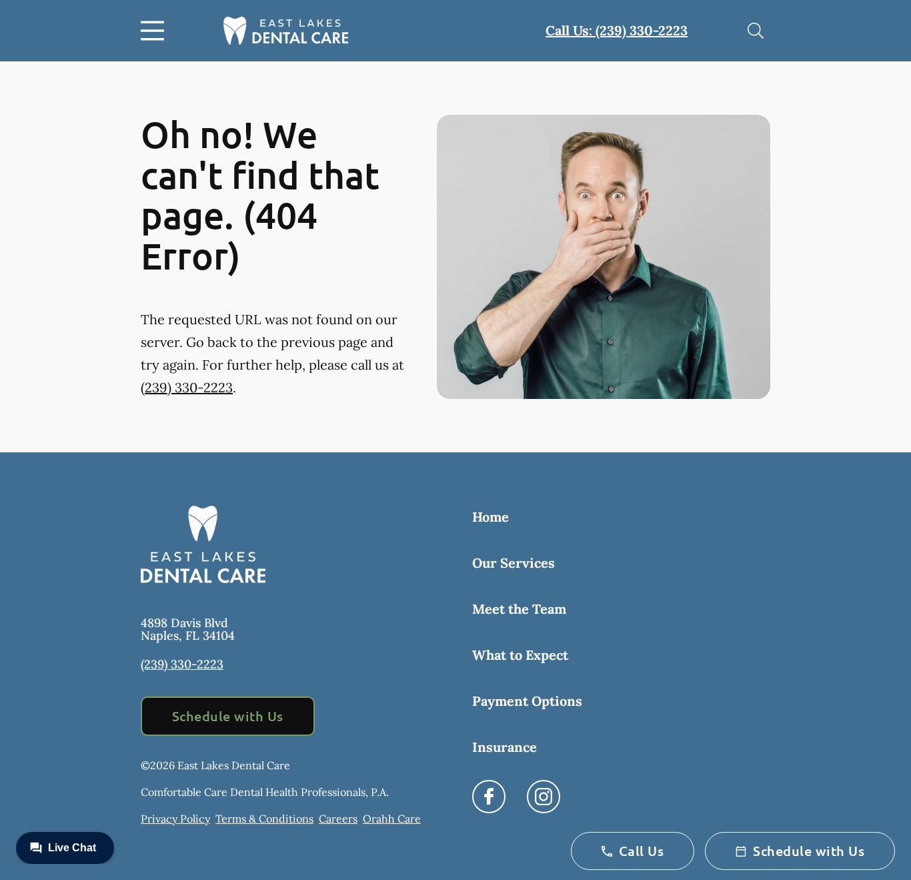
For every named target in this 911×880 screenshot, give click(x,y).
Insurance (504, 747)
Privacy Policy (175, 818)
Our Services (513, 562)
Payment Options (527, 701)
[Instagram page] (543, 796)
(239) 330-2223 (187, 387)
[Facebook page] (489, 796)
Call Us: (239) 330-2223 (617, 30)
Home (490, 516)
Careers (338, 818)
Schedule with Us (227, 716)
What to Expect (520, 654)
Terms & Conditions (264, 818)
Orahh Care (392, 818)
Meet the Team (519, 608)
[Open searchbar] (755, 30)
